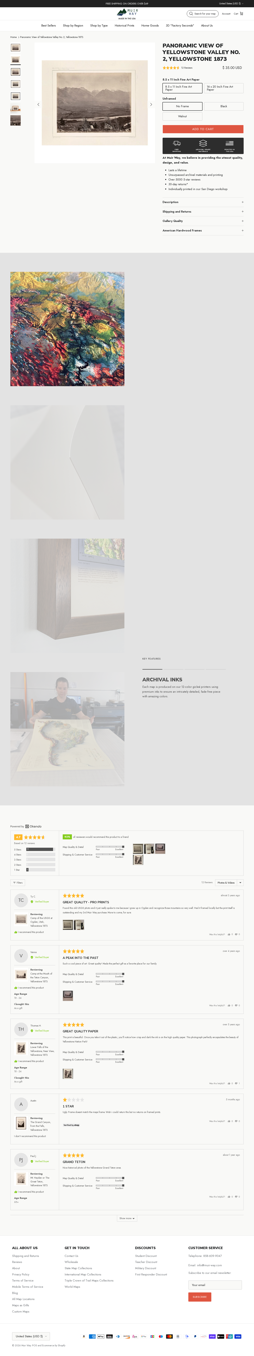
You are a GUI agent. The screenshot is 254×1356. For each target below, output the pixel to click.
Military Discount (145, 1268)
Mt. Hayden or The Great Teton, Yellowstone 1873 (39, 1181)
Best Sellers (48, 25)
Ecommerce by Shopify (53, 1345)
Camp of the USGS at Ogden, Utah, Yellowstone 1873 (41, 922)
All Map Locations (23, 1299)
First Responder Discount (151, 1274)
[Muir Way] (127, 13)
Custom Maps (20, 1311)
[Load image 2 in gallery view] (95, 102)
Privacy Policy (20, 1274)
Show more (125, 1218)
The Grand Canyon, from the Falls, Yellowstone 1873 (40, 1126)
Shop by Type (99, 25)
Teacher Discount (146, 1262)
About (16, 1268)
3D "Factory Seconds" (180, 25)
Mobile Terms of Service (27, 1287)
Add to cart (203, 129)
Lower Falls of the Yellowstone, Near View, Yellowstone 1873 (42, 1051)
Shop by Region (73, 25)
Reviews (17, 1262)
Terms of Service (23, 1280)
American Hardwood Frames (182, 230)
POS (34, 1345)
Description (170, 202)
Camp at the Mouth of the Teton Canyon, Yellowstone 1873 (41, 977)
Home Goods (150, 25)
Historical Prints (124, 25)
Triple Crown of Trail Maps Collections (89, 1280)
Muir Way (26, 1345)
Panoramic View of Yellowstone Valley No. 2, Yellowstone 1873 (51, 37)
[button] (177, 67)
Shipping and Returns (177, 211)
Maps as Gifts (20, 1305)
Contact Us (71, 1256)
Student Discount (146, 1256)
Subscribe (200, 1297)
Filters (19, 882)
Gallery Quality (173, 221)
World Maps (72, 1287)
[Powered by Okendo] (25, 826)
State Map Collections (78, 1268)
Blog (15, 1293)
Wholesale (71, 1262)
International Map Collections (83, 1274)
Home (13, 37)
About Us (207, 25)
